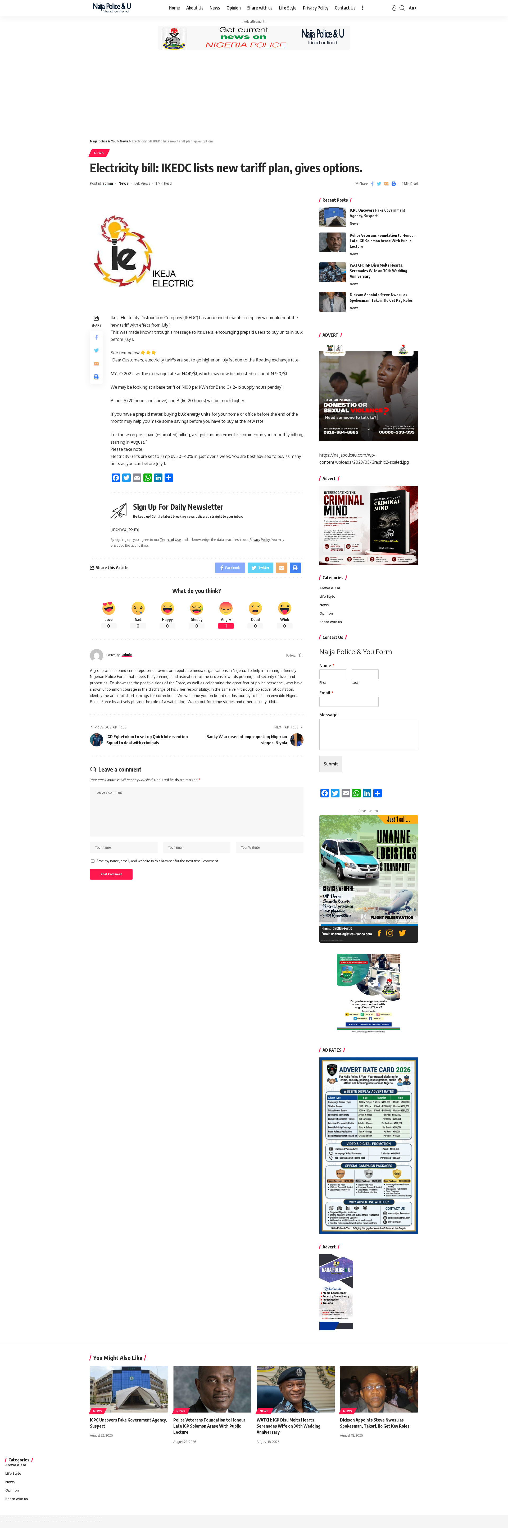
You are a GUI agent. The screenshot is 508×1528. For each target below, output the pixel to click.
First (322, 682)
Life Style (327, 596)
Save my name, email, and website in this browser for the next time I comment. (158, 861)
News (99, 153)
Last (355, 682)
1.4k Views (142, 183)
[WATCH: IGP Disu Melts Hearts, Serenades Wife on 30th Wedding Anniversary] (332, 272)
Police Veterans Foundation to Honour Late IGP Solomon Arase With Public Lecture (382, 241)
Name (327, 665)
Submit (331, 764)
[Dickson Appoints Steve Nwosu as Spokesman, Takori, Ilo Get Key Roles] (332, 302)
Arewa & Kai (329, 588)
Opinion (326, 613)
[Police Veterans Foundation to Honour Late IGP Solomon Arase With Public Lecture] (332, 242)
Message (328, 714)
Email (326, 692)
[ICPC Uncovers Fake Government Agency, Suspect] (332, 217)
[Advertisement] (254, 94)
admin (107, 183)
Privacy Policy (260, 539)
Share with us (330, 622)
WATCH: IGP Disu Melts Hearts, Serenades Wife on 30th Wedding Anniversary (378, 270)
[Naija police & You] (113, 8)
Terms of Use (170, 539)
